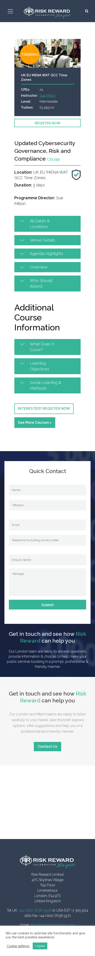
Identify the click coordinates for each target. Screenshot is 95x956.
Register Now (47, 123)
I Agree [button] (40, 946)
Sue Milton (47, 96)
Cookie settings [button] (18, 946)
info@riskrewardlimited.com (52, 925)
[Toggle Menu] (11, 11)
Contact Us (47, 746)
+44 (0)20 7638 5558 (35, 910)
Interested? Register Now (44, 408)
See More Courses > (35, 422)
